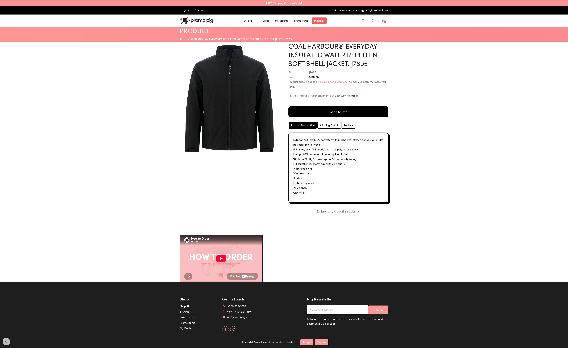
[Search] (374, 21)
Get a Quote (338, 111)
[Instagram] (233, 329)
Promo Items (187, 322)
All (181, 39)
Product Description (303, 125)
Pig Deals (185, 328)
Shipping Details (329, 125)
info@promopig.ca (238, 317)
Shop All (184, 306)
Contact (199, 10)
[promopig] (196, 20)
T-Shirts (184, 311)
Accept (306, 342)
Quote (186, 10)
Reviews (348, 125)
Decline (321, 342)
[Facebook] (225, 329)
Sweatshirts (187, 317)
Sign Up (378, 310)
